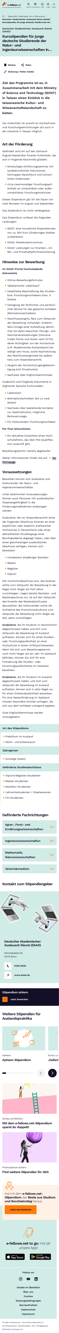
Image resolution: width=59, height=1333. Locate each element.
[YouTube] (28, 1279)
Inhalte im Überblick (28, 1287)
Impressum (28, 1314)
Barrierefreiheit (28, 1305)
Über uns (28, 1292)
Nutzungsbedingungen (28, 1301)
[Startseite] (3, 16)
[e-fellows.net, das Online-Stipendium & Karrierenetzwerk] (11, 5)
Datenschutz (28, 1309)
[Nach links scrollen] (41, 1073)
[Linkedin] (36, 1279)
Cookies (28, 1296)
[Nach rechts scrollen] (52, 1073)
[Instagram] (20, 1279)
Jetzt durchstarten (20, 1209)
